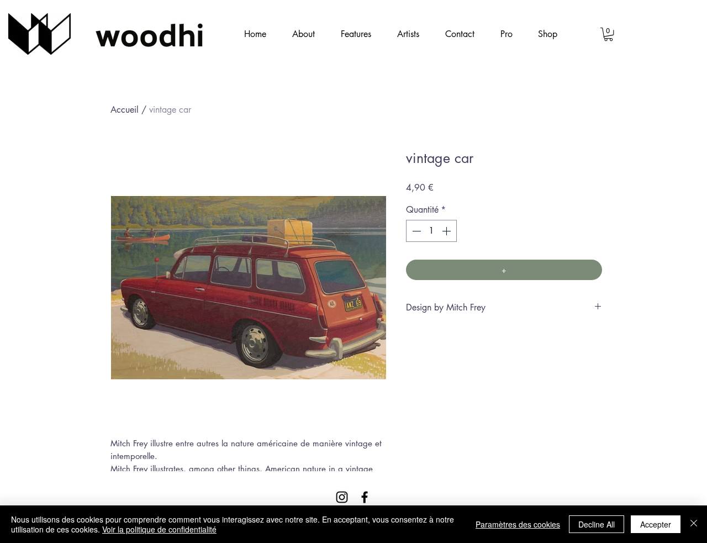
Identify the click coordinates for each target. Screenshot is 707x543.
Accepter (655, 524)
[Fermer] (693, 524)
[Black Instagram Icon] (342, 497)
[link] (608, 34)
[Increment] (447, 230)
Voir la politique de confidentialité (159, 529)
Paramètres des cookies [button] (518, 524)
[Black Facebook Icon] (364, 497)
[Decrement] (415, 230)
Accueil (124, 109)
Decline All (596, 524)
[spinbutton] (431, 230)
